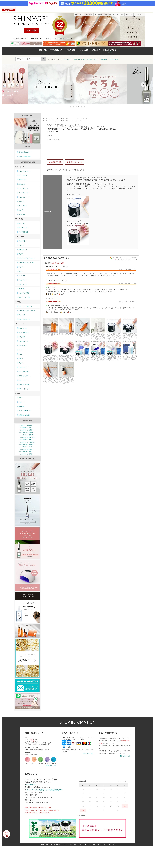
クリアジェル (87, 118)
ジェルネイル (76, 118)
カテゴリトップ (48, 118)
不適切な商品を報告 (77, 170)
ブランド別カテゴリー (62, 120)
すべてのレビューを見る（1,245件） (125, 258)
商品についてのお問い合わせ (58, 170)
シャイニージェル (78, 120)
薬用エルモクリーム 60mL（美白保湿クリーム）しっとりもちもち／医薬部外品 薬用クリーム (66, 334)
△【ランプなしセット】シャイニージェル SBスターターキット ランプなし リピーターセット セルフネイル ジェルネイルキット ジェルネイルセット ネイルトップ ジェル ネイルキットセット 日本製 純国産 (129, 357)
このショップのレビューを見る (127, 259)
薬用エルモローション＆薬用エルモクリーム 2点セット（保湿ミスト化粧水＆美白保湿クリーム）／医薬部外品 (50, 334)
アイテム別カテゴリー (62, 118)
